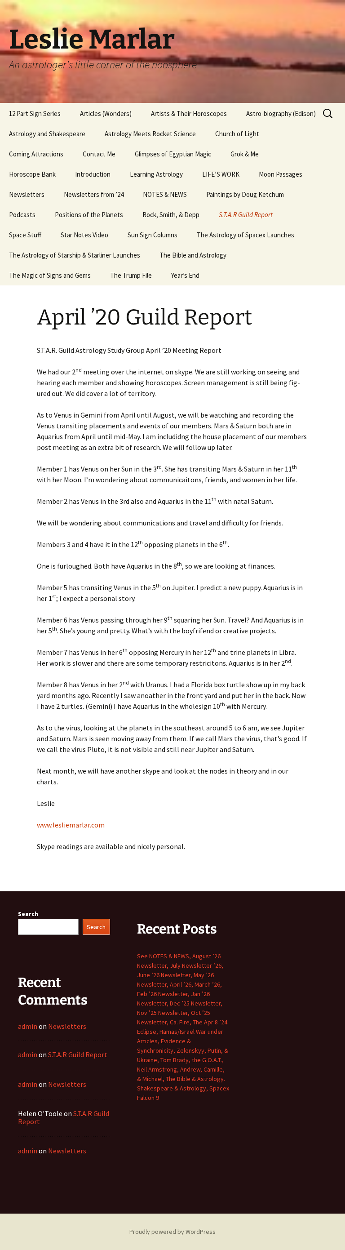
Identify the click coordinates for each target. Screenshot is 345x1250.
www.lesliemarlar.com (71, 824)
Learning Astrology (156, 174)
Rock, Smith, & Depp (170, 214)
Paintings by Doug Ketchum (245, 194)
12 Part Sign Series (35, 113)
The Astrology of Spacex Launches (245, 235)
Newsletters (26, 194)
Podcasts (22, 214)
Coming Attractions (36, 154)
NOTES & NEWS (165, 194)
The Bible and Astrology (192, 255)
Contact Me (99, 154)
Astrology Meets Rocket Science (150, 133)
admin (27, 1026)
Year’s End (185, 275)
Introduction (93, 174)
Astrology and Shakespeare (47, 133)
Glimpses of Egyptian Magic (173, 154)
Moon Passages (280, 174)
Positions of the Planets (89, 214)
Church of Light (237, 133)
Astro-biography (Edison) (281, 113)
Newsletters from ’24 (94, 194)
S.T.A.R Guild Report (246, 214)
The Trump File (131, 275)
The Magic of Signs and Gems (50, 275)
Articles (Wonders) (106, 113)
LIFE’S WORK (220, 174)
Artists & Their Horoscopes (189, 113)
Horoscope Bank (32, 174)
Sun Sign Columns (152, 235)
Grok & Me (244, 154)
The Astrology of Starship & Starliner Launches (74, 255)
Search (28, 914)
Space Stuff (25, 235)
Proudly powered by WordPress (172, 1232)
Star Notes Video (84, 235)
